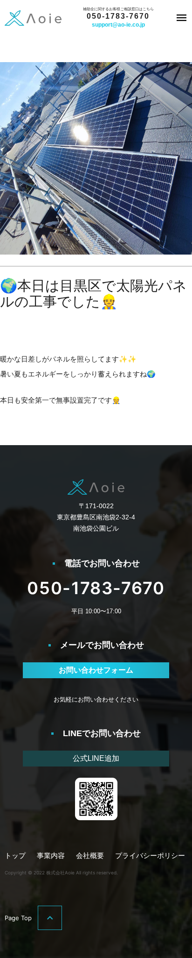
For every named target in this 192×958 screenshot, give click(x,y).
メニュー (181, 17)
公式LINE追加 (96, 758)
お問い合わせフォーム (96, 670)
